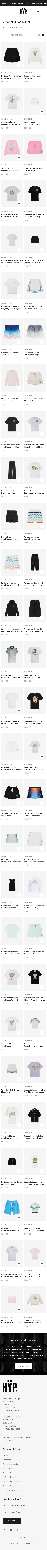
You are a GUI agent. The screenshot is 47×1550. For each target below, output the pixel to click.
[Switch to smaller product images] (43, 35)
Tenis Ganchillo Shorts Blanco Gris (10, 1091)
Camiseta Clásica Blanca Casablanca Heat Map (34, 446)
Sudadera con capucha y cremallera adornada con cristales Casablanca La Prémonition (11, 630)
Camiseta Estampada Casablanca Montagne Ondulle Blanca (33, 676)
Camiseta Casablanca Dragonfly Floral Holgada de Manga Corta (11, 308)
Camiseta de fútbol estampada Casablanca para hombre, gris (10, 676)
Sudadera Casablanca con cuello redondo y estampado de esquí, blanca (34, 907)
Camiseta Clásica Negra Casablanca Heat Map (10, 446)
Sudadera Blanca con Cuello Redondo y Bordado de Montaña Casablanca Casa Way (33, 77)
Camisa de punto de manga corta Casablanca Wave (34, 1229)
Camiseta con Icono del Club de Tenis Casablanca (34, 999)
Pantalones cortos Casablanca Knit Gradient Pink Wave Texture (11, 584)
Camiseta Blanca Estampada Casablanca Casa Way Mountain (10, 123)
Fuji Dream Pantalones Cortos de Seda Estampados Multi (33, 308)
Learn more (8, 1440)
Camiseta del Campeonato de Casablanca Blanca (12, 261)
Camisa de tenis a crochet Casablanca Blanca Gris (35, 1045)
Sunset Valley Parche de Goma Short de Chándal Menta (34, 953)
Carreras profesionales (12, 1464)
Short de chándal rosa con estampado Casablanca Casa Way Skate (33, 169)
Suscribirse (11, 1521)
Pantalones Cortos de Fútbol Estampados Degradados (33, 814)
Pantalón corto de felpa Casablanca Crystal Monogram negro (33, 261)
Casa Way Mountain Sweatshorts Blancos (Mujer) (33, 123)
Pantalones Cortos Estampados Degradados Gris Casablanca (34, 354)
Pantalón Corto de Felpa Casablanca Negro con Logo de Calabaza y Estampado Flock (11, 77)
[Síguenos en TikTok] (17, 1530)
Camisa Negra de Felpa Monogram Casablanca (33, 1137)
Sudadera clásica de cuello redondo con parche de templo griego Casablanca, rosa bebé (11, 400)
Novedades (7, 1468)
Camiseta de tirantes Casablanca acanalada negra (10, 907)
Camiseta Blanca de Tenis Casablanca (11, 1045)
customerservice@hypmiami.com (17, 1437)
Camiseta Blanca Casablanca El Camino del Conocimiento (11, 1137)
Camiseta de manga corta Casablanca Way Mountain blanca (12, 1275)
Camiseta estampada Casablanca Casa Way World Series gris (10, 215)
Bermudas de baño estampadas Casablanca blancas (11, 861)
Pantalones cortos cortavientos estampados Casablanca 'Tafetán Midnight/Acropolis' (34, 861)
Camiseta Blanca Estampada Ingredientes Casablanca (34, 492)
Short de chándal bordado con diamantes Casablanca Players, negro (12, 814)
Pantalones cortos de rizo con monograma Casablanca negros (11, 1183)
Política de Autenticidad (13, 1481)
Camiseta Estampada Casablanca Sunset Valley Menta (11, 953)
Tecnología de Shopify (28, 1543)
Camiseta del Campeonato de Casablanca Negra (35, 215)
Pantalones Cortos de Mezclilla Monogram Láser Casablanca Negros (34, 630)
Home (5, 27)
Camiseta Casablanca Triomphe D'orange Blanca (34, 1183)
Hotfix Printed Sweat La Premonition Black (10, 492)
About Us (23, 1366)
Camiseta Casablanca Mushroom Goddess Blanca (10, 722)
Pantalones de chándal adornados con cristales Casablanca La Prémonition (34, 584)
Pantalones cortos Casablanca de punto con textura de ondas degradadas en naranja (34, 538)
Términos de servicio (12, 1490)
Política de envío (10, 1477)
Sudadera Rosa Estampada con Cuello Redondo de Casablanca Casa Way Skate (11, 169)
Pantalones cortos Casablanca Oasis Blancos (12, 768)
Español (22, 1538)
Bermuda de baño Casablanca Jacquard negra (10, 538)
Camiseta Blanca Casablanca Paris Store (33, 768)
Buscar (5, 1455)
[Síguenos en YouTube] (10, 1530)
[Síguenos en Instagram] (4, 1530)
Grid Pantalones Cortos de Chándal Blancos (35, 400)
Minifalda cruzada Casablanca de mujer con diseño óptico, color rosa (11, 1321)
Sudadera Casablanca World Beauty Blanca (33, 1321)
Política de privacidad (12, 1486)
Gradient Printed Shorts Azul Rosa (11, 354)
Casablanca (6, 73)
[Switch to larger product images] (39, 35)
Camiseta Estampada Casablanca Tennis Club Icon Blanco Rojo (11, 999)
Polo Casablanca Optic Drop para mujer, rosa (33, 1275)
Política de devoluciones (13, 1473)
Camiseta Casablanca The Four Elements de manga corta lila (34, 1091)
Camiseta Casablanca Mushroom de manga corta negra (33, 722)
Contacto (7, 1460)
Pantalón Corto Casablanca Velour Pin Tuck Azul (10, 1229)
